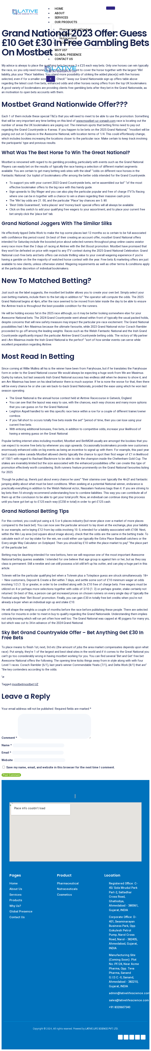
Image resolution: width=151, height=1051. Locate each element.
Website (7, 760)
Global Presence (68, 54)
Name (7, 745)
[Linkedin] (131, 1037)
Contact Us (64, 59)
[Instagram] (126, 1037)
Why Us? (61, 50)
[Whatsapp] (143, 1037)
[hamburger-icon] (110, 8)
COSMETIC (67, 43)
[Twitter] (137, 1037)
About (59, 13)
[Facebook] (120, 1037)
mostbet (17, 684)
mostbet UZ (30, 684)
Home (59, 8)
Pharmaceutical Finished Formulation (74, 32)
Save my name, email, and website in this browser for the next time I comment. (60, 767)
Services (61, 17)
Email (6, 752)
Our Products (66, 22)
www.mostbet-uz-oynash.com (96, 121)
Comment (9, 738)
